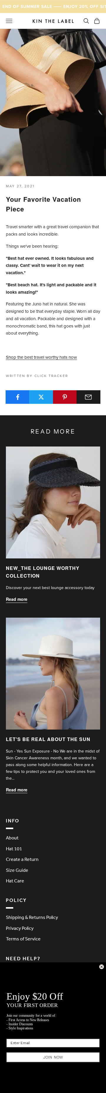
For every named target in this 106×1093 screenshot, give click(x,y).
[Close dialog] (101, 966)
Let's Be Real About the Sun (48, 739)
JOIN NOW (53, 1057)
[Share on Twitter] (41, 397)
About (12, 838)
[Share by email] (88, 397)
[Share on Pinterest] (65, 397)
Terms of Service (23, 939)
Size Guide (17, 870)
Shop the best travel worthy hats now (41, 357)
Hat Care (15, 881)
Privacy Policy (20, 928)
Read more (16, 599)
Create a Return (22, 859)
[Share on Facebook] (17, 397)
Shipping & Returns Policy (32, 917)
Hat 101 (14, 848)
